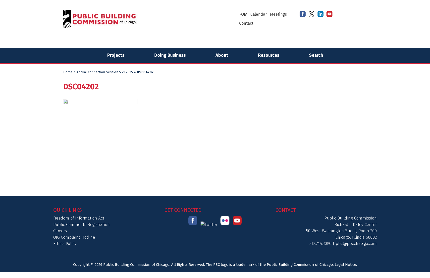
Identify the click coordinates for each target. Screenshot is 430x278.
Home (67, 72)
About (221, 55)
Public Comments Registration (81, 224)
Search (316, 55)
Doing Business (170, 55)
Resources (268, 55)
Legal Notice (345, 264)
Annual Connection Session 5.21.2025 (104, 72)
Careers (60, 230)
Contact (246, 23)
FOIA (243, 14)
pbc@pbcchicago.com (356, 243)
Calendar (258, 14)
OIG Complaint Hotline (74, 237)
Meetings (278, 14)
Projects (115, 55)
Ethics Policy (64, 243)
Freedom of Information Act (78, 218)
